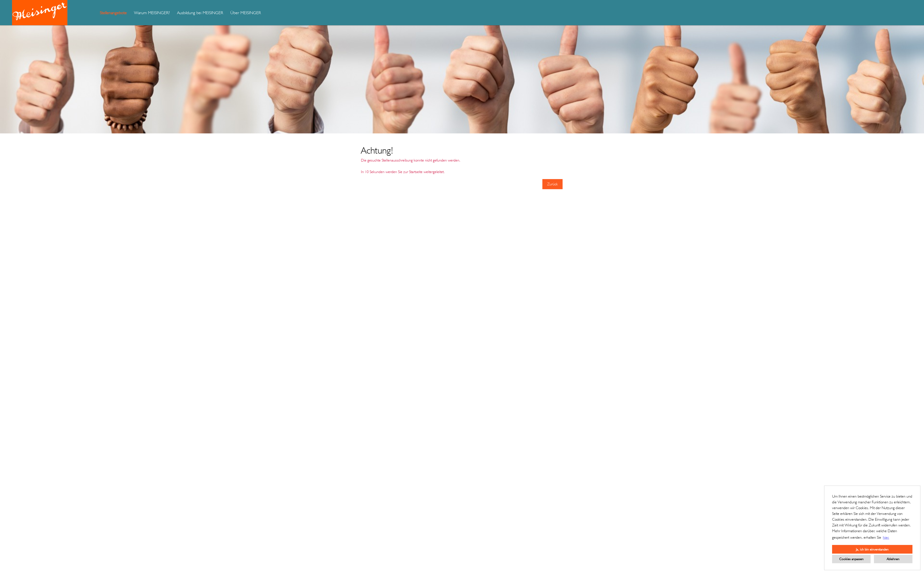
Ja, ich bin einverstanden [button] (872, 549)
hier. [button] (886, 537)
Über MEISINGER (245, 12)
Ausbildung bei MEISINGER (200, 12)
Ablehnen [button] (893, 559)
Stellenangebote (113, 12)
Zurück (552, 184)
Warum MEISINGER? (152, 12)
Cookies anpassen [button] (851, 559)
